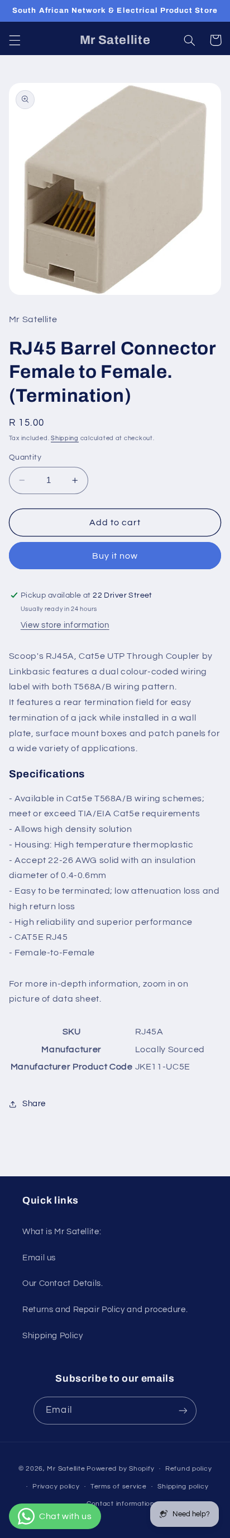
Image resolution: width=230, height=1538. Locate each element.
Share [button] (34, 1104)
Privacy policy (55, 1486)
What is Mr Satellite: (61, 1232)
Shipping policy (182, 1486)
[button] (14, 40)
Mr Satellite (66, 1469)
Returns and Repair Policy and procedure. (105, 1309)
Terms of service (118, 1486)
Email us (39, 1258)
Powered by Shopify (120, 1469)
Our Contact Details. (62, 1283)
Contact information (121, 1504)
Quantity (25, 457)
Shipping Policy (52, 1336)
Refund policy (188, 1469)
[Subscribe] (182, 1410)
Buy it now (115, 555)
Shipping (65, 438)
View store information (65, 625)
